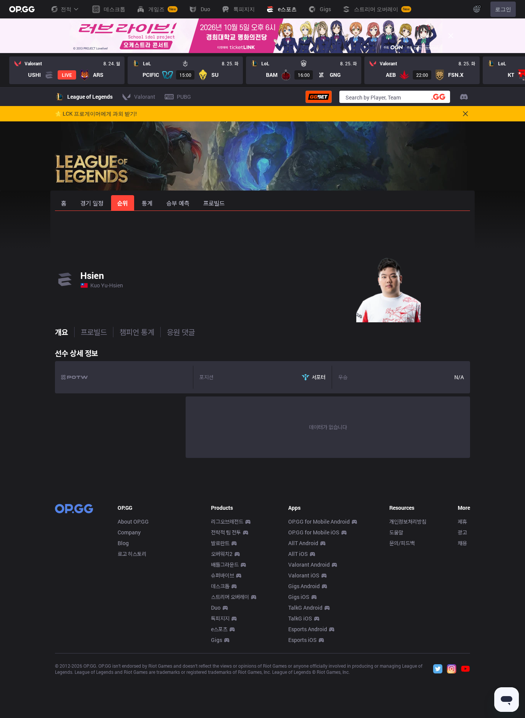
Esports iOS (302, 639)
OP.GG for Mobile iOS (313, 532)
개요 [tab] (61, 332)
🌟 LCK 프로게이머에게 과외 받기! (96, 114)
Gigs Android (304, 586)
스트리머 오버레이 (230, 596)
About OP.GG (133, 521)
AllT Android (303, 543)
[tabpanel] (262, 401)
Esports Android (307, 629)
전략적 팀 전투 (226, 532)
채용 (462, 543)
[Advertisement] (262, 231)
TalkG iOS (300, 618)
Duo (216, 607)
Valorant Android (309, 564)
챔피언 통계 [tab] (137, 332)
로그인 (503, 9)
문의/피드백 (402, 543)
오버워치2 (222, 553)
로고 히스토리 (132, 553)
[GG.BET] (319, 97)
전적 (66, 9)
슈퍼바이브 (222, 575)
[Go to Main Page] (22, 9)
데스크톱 (220, 586)
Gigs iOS (298, 596)
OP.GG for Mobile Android (319, 521)
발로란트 (220, 543)
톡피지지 (220, 618)
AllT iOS (298, 553)
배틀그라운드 (225, 564)
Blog (123, 543)
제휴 (462, 521)
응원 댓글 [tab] (181, 332)
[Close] (450, 35)
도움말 (396, 532)
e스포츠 (219, 629)
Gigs (216, 639)
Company (129, 532)
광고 (462, 532)
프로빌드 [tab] (94, 332)
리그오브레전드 (227, 521)
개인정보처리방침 (407, 521)
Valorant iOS (303, 575)
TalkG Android (305, 607)
